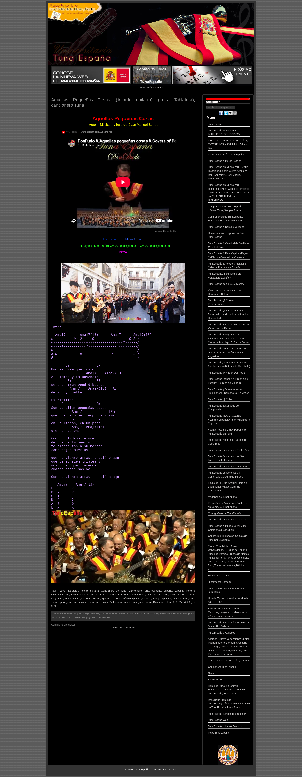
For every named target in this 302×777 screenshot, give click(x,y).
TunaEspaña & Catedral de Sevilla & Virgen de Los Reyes (228, 326)
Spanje (156, 598)
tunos (149, 602)
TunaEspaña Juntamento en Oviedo (228, 466)
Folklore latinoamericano (84, 594)
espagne (156, 590)
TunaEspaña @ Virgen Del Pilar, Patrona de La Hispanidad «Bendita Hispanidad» (228, 314)
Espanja (179, 590)
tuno (141, 602)
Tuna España (58, 602)
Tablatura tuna (180, 598)
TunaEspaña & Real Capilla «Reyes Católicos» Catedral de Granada (228, 255)
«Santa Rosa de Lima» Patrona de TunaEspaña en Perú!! (227, 431)
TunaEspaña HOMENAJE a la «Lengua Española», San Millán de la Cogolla (229, 419)
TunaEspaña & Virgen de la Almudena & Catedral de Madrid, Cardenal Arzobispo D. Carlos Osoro (228, 338)
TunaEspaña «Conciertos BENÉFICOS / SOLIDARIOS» (224, 132)
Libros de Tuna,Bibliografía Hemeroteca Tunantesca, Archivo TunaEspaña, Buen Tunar (226, 689)
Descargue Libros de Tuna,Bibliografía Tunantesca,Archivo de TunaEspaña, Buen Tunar (229, 703)
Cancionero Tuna (139, 590)
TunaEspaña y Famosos (221, 632)
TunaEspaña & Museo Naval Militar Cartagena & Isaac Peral (227, 528)
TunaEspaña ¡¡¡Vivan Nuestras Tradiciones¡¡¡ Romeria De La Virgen (228, 391)
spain (115, 598)
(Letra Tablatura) (68, 590)
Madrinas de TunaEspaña (222, 497)
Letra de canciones (157, 594)
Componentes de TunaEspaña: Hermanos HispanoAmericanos (225, 218)
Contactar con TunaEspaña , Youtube (229, 660)
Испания (158, 602)
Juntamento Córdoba (220, 581)
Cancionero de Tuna (113, 590)
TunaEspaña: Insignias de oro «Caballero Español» (224, 275)
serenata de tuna (90, 598)
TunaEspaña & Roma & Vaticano (226, 226)
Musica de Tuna (178, 594)
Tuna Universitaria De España (105, 602)
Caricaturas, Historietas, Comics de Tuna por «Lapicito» (227, 538)
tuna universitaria (77, 602)
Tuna (137, 614)
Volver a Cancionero (151, 87)
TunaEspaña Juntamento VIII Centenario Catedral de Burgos (225, 474)
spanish (146, 598)
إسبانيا (168, 602)
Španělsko (125, 598)
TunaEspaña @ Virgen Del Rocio (226, 372)
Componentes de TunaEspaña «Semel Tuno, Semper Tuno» (225, 208)
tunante (127, 602)
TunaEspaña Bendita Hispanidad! (227, 713)
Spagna (105, 598)
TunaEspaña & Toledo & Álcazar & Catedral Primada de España (227, 265)
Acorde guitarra (90, 590)
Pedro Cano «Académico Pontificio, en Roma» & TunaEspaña (228, 505)
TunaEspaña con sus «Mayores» (226, 284)
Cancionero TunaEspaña (222, 667)
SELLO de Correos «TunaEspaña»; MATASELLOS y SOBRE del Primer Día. (228, 144)
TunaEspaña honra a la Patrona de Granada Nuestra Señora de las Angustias (227, 352)
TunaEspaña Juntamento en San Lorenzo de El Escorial (226, 458)
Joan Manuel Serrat (111, 594)
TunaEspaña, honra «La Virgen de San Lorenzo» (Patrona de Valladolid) (229, 364)
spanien (136, 598)
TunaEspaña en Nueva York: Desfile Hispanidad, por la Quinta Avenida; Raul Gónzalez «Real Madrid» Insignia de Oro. (228, 173)
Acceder (172, 769)
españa (168, 590)
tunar (135, 602)
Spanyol (166, 598)
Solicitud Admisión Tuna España (226, 154)
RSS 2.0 (56, 617)
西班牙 (187, 602)
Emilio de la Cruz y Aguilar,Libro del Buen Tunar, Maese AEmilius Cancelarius (228, 487)
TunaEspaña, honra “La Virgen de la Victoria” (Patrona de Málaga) (228, 381)
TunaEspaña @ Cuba (220, 399)
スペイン (178, 602)
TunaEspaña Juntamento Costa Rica (228, 450)
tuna (191, 598)
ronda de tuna (72, 598)
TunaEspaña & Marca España (224, 161)
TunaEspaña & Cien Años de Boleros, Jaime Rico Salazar (229, 624)
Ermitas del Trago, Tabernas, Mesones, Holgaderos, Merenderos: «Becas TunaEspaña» (228, 612)
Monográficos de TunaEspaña (225, 513)
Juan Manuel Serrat (134, 594)
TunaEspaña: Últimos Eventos (225, 726)
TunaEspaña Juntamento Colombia (228, 519)
